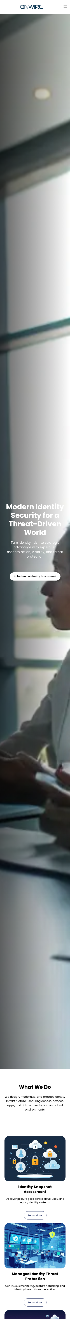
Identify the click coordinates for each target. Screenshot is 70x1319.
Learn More (35, 1215)
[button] (65, 7)
